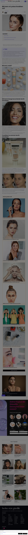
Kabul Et (20, 533)
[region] (14, 532)
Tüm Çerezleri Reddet (25, 533)
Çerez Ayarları (1, 533)
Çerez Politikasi (4, 532)
